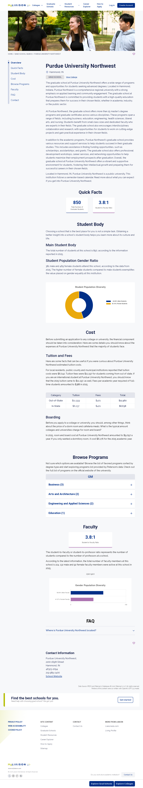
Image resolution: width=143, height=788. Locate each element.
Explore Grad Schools (101, 784)
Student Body (18, 73)
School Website (54, 676)
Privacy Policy (15, 722)
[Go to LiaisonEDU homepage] (19, 5)
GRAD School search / (24, 54)
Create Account (126, 5)
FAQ (13, 94)
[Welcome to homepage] (19, 764)
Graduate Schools (51, 5)
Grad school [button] (55, 77)
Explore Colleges (124, 784)
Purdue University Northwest (47, 54)
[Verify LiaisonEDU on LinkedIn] (20, 775)
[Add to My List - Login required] (134, 54)
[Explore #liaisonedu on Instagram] (13, 775)
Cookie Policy (15, 730)
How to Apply (100, 5)
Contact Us (77, 726)
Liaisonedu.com (112, 726)
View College (71, 77)
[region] (71, 360)
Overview (16, 62)
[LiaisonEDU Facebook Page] (17, 775)
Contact (15, 100)
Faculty (15, 89)
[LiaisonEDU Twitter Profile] (9, 775)
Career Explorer (86, 5)
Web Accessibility (17, 726)
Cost (13, 78)
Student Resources (69, 5)
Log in (112, 5)
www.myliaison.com (14, 768)
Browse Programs (20, 84)
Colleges (36, 5)
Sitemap (44, 748)
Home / (11, 54)
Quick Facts (17, 68)
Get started (125, 700)
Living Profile (110, 731)
